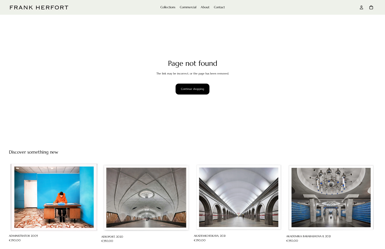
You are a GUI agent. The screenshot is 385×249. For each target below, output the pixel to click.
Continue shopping (192, 89)
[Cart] (371, 7)
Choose (95, 225)
